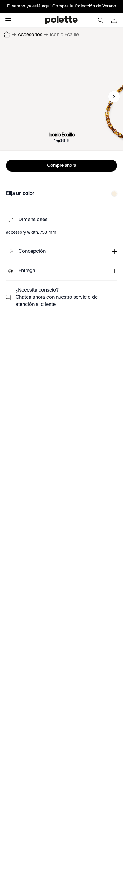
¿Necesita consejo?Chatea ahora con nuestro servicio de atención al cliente (57, 297)
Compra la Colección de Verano (84, 6)
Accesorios (30, 35)
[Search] (100, 20)
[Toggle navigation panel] (8, 20)
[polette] (61, 20)
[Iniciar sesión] (114, 20)
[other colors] (113, 193)
